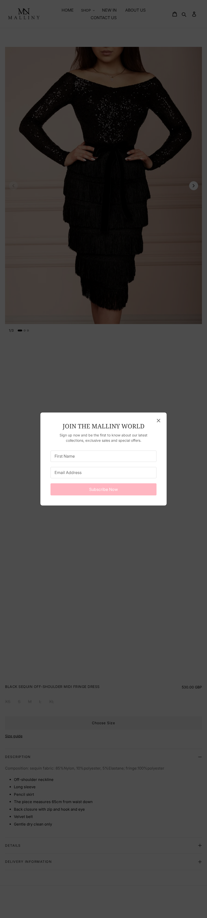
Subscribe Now (103, 489)
